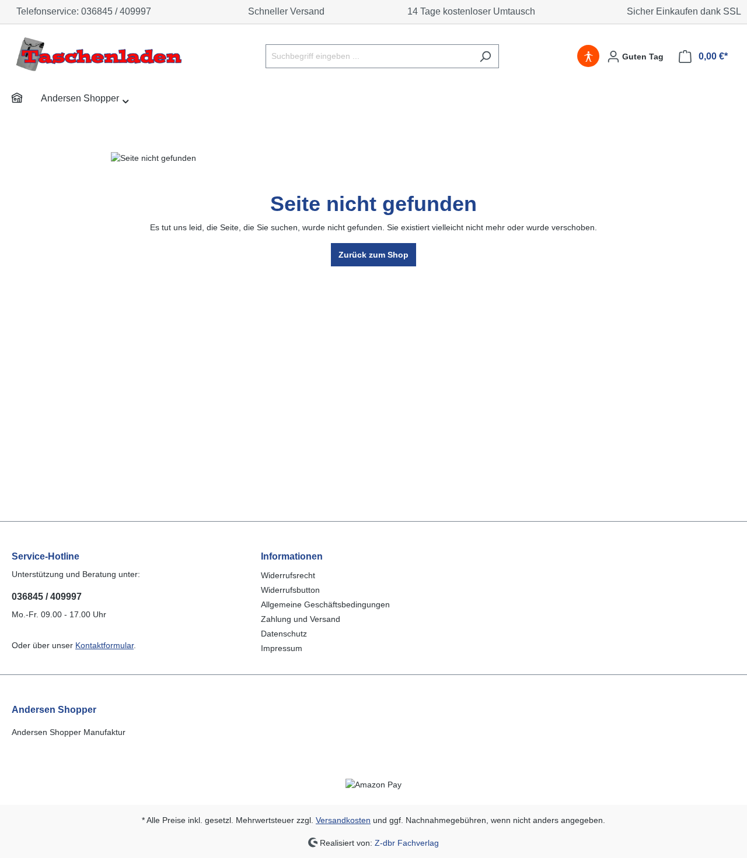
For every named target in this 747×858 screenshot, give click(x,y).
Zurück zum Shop (373, 254)
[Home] (26, 99)
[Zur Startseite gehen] (99, 54)
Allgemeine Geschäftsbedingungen (325, 604)
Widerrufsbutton (290, 590)
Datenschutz (284, 633)
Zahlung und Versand (300, 619)
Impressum (281, 648)
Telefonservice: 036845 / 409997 (81, 11)
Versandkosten (343, 820)
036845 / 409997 (47, 597)
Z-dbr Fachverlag (407, 842)
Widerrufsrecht (288, 575)
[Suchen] (485, 56)
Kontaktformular (104, 645)
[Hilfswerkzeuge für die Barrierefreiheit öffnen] (588, 56)
